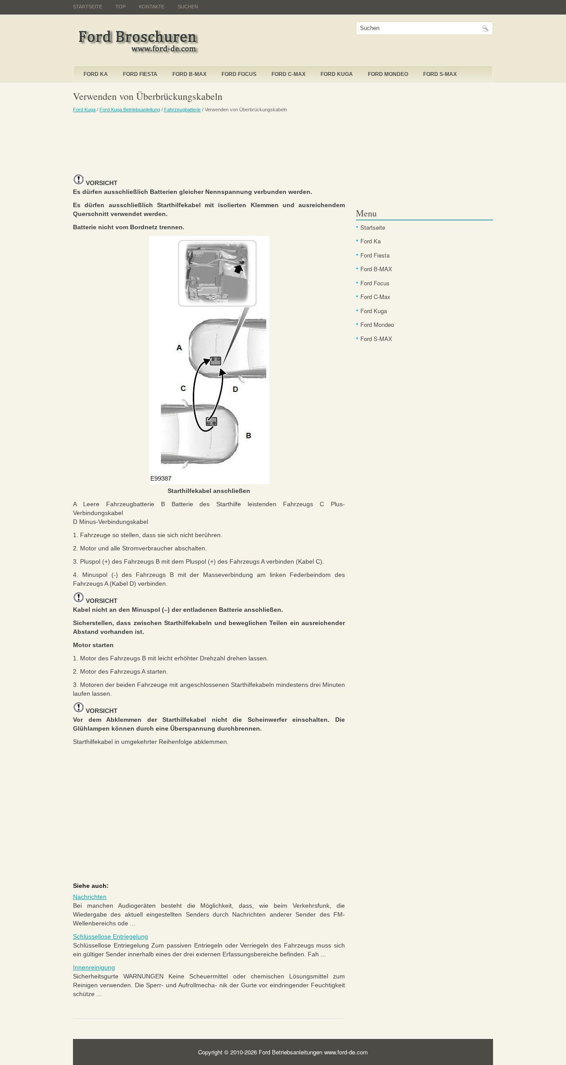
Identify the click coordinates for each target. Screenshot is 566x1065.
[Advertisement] (209, 143)
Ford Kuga (337, 74)
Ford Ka (96, 74)
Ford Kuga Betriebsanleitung (129, 109)
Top (120, 6)
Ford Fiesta (140, 74)
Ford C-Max (289, 74)
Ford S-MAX (440, 74)
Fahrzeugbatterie (182, 109)
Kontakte (151, 6)
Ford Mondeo (388, 74)
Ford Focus (239, 74)
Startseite (87, 6)
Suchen (188, 6)
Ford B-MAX (189, 74)
